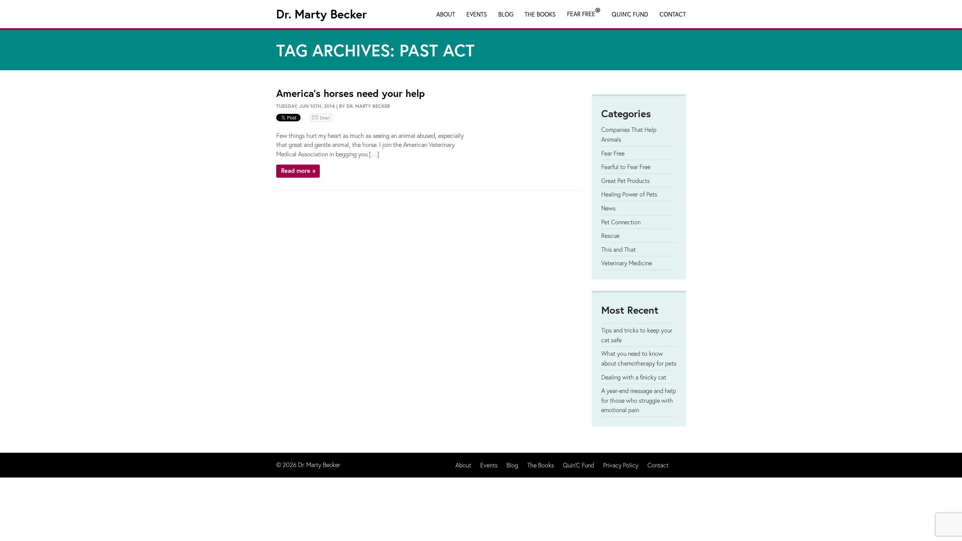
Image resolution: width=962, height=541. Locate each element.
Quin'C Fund (630, 14)
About (445, 14)
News (608, 208)
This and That (618, 249)
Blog (505, 14)
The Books (540, 14)
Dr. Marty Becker (321, 14)
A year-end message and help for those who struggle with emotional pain (638, 400)
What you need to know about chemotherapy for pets (638, 358)
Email (325, 118)
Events (476, 14)
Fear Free (583, 12)
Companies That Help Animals (628, 134)
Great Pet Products (625, 180)
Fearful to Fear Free (625, 167)
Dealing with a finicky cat (633, 377)
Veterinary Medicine (626, 263)
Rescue (610, 235)
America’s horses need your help (350, 93)
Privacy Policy (620, 465)
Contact (672, 14)
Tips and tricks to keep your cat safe (636, 335)
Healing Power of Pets (629, 194)
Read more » (298, 170)
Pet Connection (621, 222)
